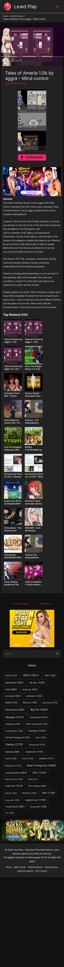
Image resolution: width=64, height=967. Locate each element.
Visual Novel (15, 806)
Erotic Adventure (36, 724)
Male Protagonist (41, 765)
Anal (11, 689)
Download (34, 157)
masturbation (16, 772)
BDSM (11, 702)
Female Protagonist (17, 737)
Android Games (35, 867)
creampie (13, 724)
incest (28, 758)
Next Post (46, 603)
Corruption (39, 717)
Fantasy (37, 730)
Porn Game (37, 786)
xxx (9, 813)
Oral (33, 779)
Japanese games (25, 871)
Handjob (12, 752)
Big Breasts (15, 709)
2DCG (11, 675)
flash (40, 737)
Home (9, 867)
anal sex (30, 689)
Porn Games (41, 871)
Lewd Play (25, 6)
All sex (37, 682)
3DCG (31, 675)
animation (34, 696)
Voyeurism (38, 806)
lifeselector (13, 765)
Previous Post (19, 603)
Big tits (39, 709)
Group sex (37, 744)
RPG (48, 792)
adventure (14, 682)
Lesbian (46, 758)
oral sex (14, 785)
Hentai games (51, 867)
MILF (39, 772)
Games (14, 744)
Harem (11, 758)
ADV (50, 675)
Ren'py (11, 793)
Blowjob (15, 717)
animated (13, 696)
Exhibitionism (14, 731)
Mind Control (14, 779)
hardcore (34, 751)
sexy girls (12, 800)
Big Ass (30, 702)
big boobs (50, 702)
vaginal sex (35, 799)
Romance (29, 793)
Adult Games (11, 83)
